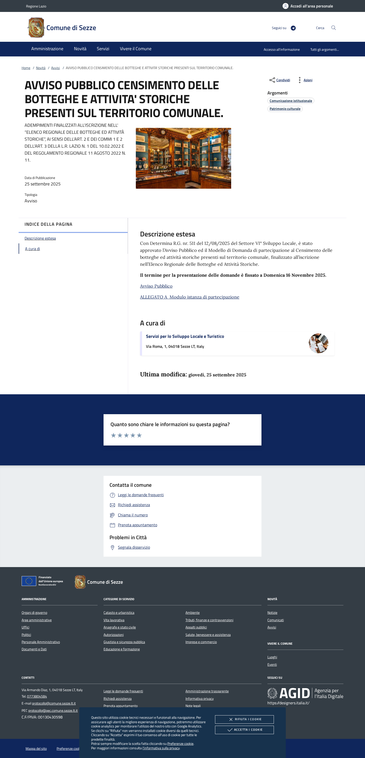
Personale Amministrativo (41, 642)
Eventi (272, 664)
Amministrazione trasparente (207, 691)
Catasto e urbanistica (119, 612)
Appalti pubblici (196, 627)
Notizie (272, 612)
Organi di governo (34, 612)
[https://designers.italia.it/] (305, 693)
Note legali (193, 706)
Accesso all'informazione (282, 49)
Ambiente (192, 612)
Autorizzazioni (114, 634)
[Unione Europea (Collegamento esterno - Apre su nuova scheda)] (44, 582)
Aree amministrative (37, 620)
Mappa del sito (36, 748)
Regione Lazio (36, 6)
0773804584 (37, 696)
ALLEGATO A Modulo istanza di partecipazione (189, 297)
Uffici (25, 627)
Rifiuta (248, 719)
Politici (26, 634)
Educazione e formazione (122, 649)
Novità (40, 68)
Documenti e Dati (34, 649)
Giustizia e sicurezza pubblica (124, 642)
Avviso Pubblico (156, 286)
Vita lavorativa (114, 620)
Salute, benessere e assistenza (208, 634)
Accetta (248, 729)
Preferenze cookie (180, 743)
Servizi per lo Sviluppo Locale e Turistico (185, 336)
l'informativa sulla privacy (161, 748)
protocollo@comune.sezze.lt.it (54, 703)
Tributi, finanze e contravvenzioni (209, 620)
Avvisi (55, 68)
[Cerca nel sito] (333, 27)
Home (26, 68)
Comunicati (275, 620)
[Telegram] (291, 27)
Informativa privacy (199, 698)
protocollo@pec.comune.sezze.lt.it (53, 710)
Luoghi (272, 657)
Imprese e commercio (201, 642)
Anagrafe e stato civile (120, 627)
